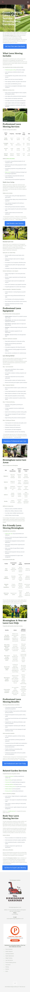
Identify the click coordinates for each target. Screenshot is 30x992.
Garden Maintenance (9, 956)
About (6, 971)
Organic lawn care (8, 533)
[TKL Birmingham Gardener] (3, 2)
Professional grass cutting (10, 70)
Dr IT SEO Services (21, 986)
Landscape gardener (9, 784)
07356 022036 (15, 914)
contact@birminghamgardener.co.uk (15, 918)
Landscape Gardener (9, 953)
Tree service (7, 782)
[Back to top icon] (15, 983)
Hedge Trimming (8, 958)
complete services (11, 811)
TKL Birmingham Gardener (15, 880)
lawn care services (11, 158)
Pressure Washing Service (10, 962)
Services (7, 969)
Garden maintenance (9, 776)
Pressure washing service (10, 786)
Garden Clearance (9, 951)
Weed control (7, 172)
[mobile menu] (28, 2)
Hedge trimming (8, 780)
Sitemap (7, 967)
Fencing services (8, 791)
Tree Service (7, 964)
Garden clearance (8, 789)
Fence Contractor (8, 949)
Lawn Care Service (9, 960)
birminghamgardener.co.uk (15, 907)
